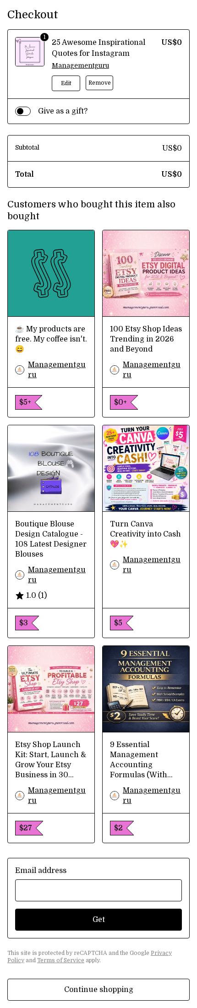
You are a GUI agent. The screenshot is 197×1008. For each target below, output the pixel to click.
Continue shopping (98, 990)
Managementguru (80, 65)
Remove (99, 83)
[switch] (23, 111)
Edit (66, 83)
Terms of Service (60, 960)
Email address (40, 871)
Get (99, 920)
